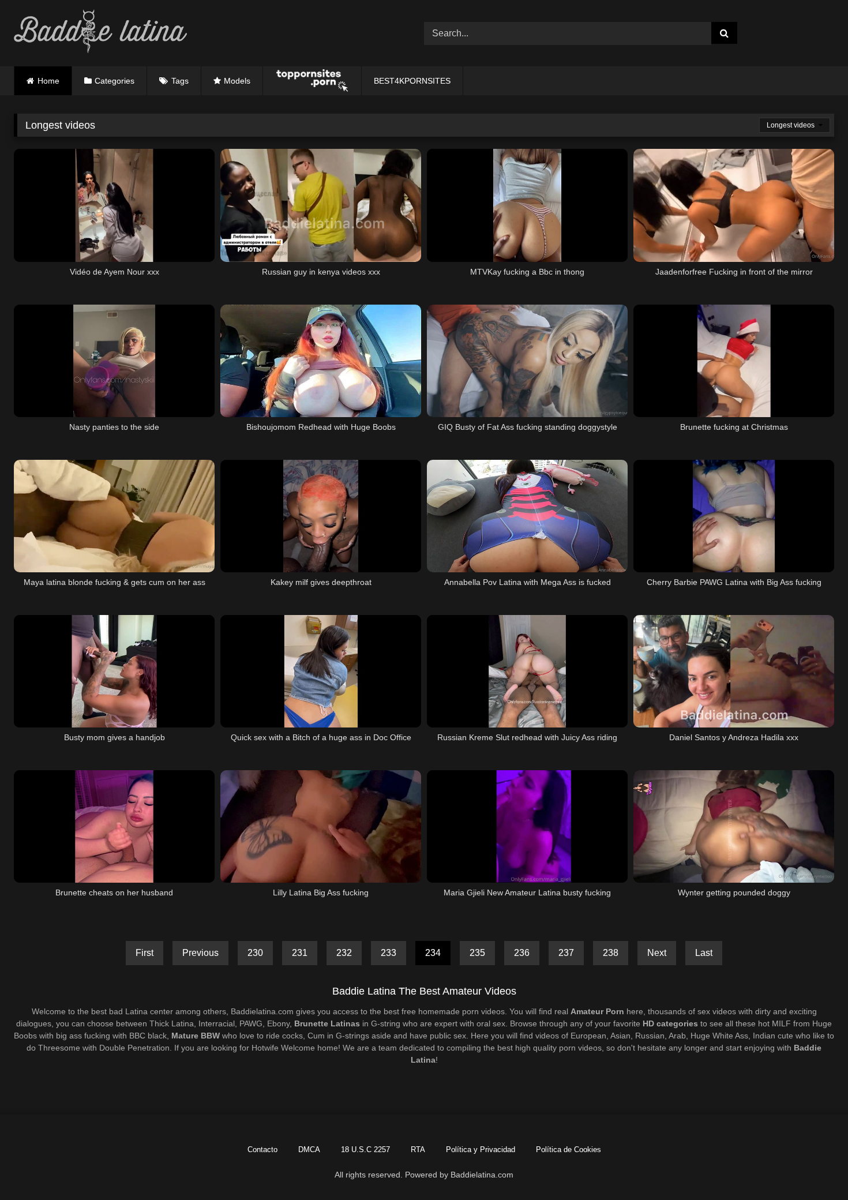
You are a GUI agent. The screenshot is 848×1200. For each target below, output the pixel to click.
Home (48, 80)
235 (477, 953)
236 (522, 953)
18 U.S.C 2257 (365, 1149)
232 (344, 953)
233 (388, 953)
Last (703, 953)
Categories (114, 80)
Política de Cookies (568, 1149)
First (144, 953)
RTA (418, 1149)
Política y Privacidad (480, 1149)
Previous (200, 953)
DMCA (309, 1149)
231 (299, 953)
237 (566, 953)
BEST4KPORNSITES (412, 80)
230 (255, 953)
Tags (180, 80)
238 (610, 953)
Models (237, 80)
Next (656, 953)
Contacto (262, 1149)
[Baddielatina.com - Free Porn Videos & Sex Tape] (100, 33)
